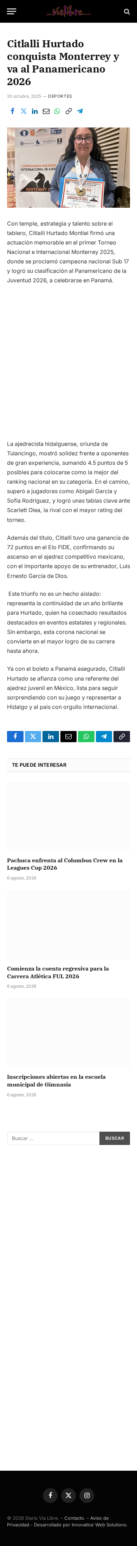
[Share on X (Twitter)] (23, 111)
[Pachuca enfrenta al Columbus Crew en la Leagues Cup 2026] (68, 816)
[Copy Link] (68, 111)
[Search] (126, 11)
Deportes (60, 96)
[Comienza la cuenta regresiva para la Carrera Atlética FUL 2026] (68, 924)
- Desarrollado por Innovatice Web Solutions (78, 1524)
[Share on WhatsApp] (57, 111)
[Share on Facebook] (12, 111)
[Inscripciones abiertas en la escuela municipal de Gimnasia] (68, 1033)
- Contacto (72, 1518)
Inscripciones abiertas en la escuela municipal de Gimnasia (56, 1080)
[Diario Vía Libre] (68, 11)
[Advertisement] (68, 365)
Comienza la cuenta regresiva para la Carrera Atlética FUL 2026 (58, 972)
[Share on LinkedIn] (35, 111)
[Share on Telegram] (79, 111)
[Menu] (11, 11)
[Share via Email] (46, 111)
